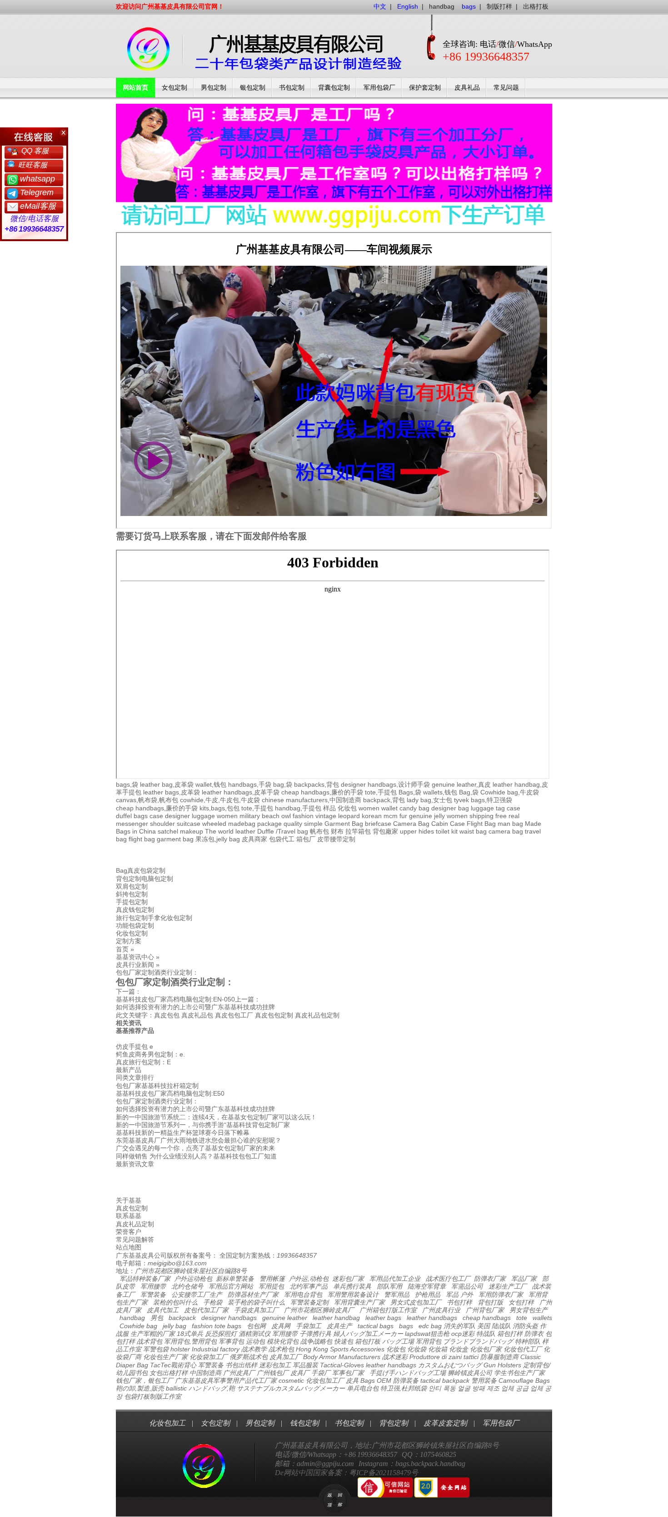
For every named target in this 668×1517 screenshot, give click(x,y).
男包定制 (213, 87)
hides (426, 831)
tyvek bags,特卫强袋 (483, 800)
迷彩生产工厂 (508, 1286)
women (227, 815)
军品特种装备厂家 (145, 1278)
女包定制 (174, 87)
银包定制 (252, 87)
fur (403, 815)
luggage (203, 815)
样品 (329, 808)
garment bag (175, 839)
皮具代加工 (163, 1310)
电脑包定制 (157, 878)
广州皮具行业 (441, 1310)
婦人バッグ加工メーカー (368, 1333)
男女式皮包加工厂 (415, 1302)
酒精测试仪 (254, 1333)
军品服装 (305, 1365)
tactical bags (376, 1326)
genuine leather (284, 1317)
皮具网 (280, 1326)
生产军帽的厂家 (152, 1333)
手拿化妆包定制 (170, 917)
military (249, 815)
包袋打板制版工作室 (152, 1396)
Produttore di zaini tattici (444, 1356)
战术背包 (149, 1341)
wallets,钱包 (440, 792)
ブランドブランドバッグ (478, 1341)
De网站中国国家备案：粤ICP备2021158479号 (346, 1473)
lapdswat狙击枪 (427, 1333)
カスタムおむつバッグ (450, 1365)
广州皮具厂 (239, 1372)
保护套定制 (425, 87)
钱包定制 (304, 1423)
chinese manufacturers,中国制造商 (311, 800)
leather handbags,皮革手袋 (240, 792)
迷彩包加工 (275, 1365)
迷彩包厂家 (348, 1278)
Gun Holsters (502, 1365)
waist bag (473, 831)
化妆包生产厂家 (165, 1356)
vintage (325, 815)
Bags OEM (375, 1380)
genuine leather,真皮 (461, 784)
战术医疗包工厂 (448, 1278)
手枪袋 (212, 1302)
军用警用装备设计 (353, 1294)
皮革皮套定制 (445, 1423)
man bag (510, 823)
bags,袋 (127, 784)
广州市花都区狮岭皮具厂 (319, 1310)
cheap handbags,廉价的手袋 (322, 792)
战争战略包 (316, 1341)
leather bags (383, 1317)
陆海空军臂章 (427, 1286)
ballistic (176, 1388)
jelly (439, 815)
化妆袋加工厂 (208, 1356)
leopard (349, 815)
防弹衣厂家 (490, 1278)
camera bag (506, 831)
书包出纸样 (241, 1365)
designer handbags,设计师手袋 (385, 784)
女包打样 (521, 1302)
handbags (402, 1365)
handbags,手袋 (249, 784)
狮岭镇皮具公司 (470, 1372)
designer (177, 815)
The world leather (230, 831)
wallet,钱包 (210, 784)
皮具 (352, 1380)
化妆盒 (458, 1349)
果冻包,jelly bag (217, 839)
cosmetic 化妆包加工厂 (311, 1380)
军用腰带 (153, 1286)
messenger (132, 823)
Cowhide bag (138, 1326)
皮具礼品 (467, 87)
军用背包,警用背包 (190, 1341)
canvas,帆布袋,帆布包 (147, 800)
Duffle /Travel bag (282, 831)
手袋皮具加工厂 (256, 1310)
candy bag (414, 808)
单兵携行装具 (352, 1286)
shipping (481, 815)
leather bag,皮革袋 (167, 784)
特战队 (485, 1333)
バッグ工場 (398, 1341)
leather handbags (432, 1317)
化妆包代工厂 (522, 1349)
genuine (420, 815)
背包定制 (393, 1423)
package (269, 823)
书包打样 (459, 1302)
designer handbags (229, 1317)
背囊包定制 (334, 87)
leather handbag (336, 1317)
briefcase (378, 823)
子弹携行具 (315, 1333)
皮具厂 (299, 1372)
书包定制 (291, 87)
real (513, 815)
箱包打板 (367, 1341)
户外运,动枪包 (309, 1278)
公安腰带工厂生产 (196, 1294)
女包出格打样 (169, 1372)
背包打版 (490, 1302)
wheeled (214, 823)
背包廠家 (385, 831)
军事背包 (231, 1341)
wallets (542, 1317)
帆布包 (319, 831)
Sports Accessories (357, 1349)
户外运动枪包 (193, 1278)
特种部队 (527, 1341)
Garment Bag (343, 823)
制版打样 (499, 6)
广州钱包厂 (273, 1372)
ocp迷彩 (462, 1333)
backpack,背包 (384, 800)
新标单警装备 (235, 1278)
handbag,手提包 (298, 808)
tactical (430, 1380)
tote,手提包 (381, 792)
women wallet (378, 808)
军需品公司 (467, 1286)
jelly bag (174, 1326)
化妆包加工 (167, 1423)
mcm (391, 815)
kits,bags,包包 (219, 808)
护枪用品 (427, 1294)
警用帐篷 (272, 1278)
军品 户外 (459, 1294)
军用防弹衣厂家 (501, 1294)
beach (270, 815)
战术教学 (254, 1349)
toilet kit (447, 831)
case (513, 808)
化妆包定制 (132, 933)
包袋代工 (281, 839)
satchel (168, 831)
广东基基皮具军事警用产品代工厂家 (226, 1380)
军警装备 (153, 1294)
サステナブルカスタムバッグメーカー (291, 1388)
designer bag (450, 808)
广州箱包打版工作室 (388, 1310)
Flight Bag (481, 823)
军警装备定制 (309, 1302)
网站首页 (135, 87)
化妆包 (347, 808)
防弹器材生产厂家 (253, 1294)
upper (408, 831)
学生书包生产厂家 (519, 1372)
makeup (191, 831)
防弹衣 (533, 1333)
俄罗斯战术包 (248, 1356)
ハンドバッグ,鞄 (213, 1388)
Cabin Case (448, 823)
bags (406, 1326)
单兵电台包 (363, 1388)
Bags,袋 (410, 792)
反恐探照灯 (221, 1333)
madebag (241, 823)
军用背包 (428, 1341)
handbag (441, 6)
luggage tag (488, 808)
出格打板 (535, 6)
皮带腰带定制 (336, 839)
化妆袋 (416, 1349)
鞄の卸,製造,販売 (140, 1388)
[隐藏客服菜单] (34, 136)
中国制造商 (205, 1372)
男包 (156, 1317)
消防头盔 (525, 1326)
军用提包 (271, 1286)
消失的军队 (459, 1326)
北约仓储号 (187, 1286)
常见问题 (506, 87)
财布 (337, 831)
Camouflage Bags (524, 1380)
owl (286, 815)
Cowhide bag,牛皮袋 (509, 792)
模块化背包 (283, 1341)
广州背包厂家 (485, 1310)
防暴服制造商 (499, 1356)
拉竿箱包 (358, 831)
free (501, 815)
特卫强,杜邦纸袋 (403, 1388)
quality (293, 823)
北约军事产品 (308, 1286)
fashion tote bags (216, 1326)
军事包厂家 (348, 1372)
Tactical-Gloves (342, 1365)
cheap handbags (487, 1317)
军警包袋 (156, 1349)
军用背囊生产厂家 (359, 1302)
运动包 (255, 1341)
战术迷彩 (395, 1356)
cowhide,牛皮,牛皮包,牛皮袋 (220, 800)
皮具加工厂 (285, 1356)
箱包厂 (305, 839)
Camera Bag (411, 823)
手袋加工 (308, 1326)
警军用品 (396, 1294)
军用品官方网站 (231, 1286)
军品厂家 (524, 1278)
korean (372, 815)
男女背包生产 (528, 1310)
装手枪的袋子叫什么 (256, 1302)
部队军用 (389, 1286)
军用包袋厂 (379, 87)
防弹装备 (406, 1380)
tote (521, 1317)
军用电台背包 (303, 1294)
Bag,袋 (469, 792)
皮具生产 (339, 1326)
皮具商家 (254, 839)
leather (376, 1365)
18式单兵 (190, 1333)
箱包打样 (510, 1333)
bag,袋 (282, 784)
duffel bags (132, 815)
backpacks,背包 (316, 784)
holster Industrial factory (204, 1349)
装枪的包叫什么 (175, 1302)
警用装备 (484, 1380)
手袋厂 (320, 1372)
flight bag (142, 839)
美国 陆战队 (494, 1326)
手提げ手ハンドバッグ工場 (407, 1372)
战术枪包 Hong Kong (298, 1349)
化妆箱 (437, 1349)
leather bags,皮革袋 (171, 792)
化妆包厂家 (486, 1349)
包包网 (256, 1326)
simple (313, 823)
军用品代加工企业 (394, 1278)
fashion (303, 815)
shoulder (162, 823)
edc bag (430, 1326)
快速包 (343, 1341)
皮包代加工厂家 (206, 1310)
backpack (182, 1317)
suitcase (188, 823)
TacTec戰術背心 (173, 1365)
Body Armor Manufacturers (341, 1356)
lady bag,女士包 (429, 800)
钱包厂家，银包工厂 (144, 1380)
